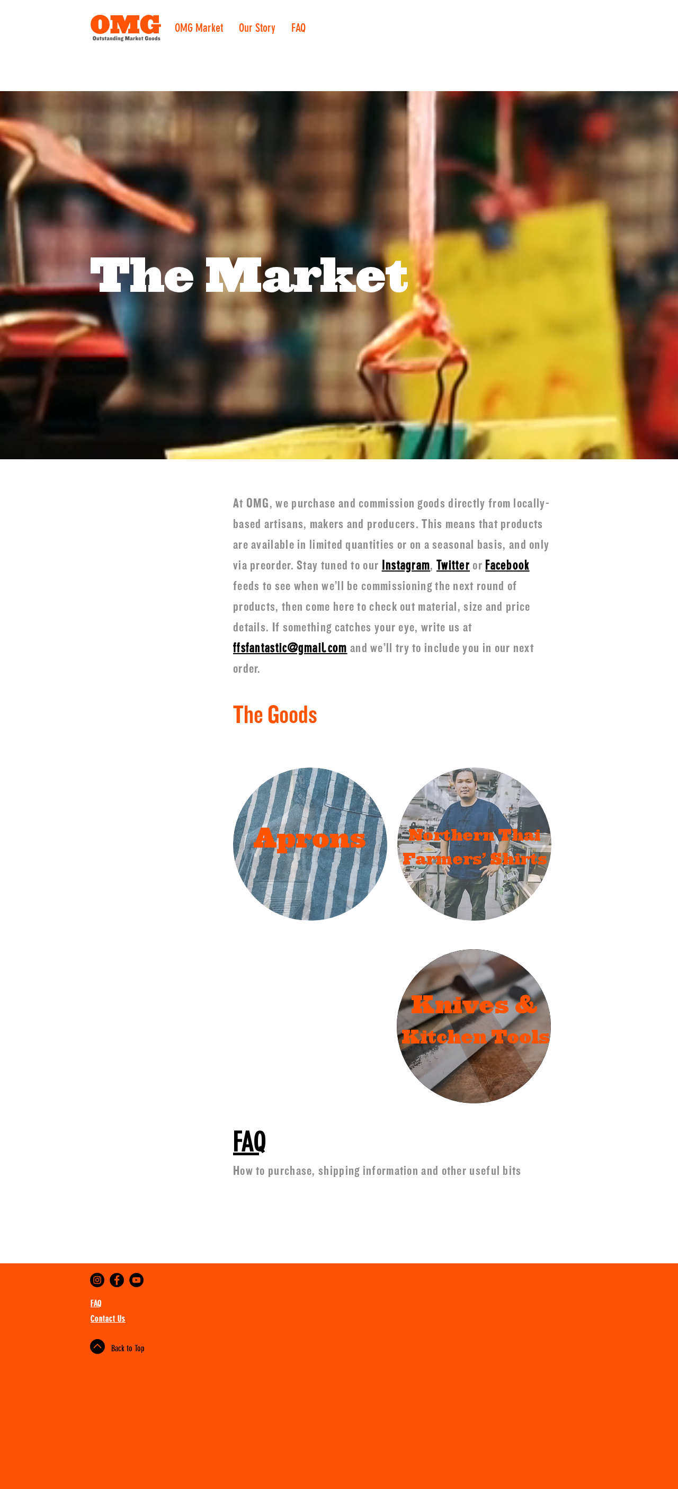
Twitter (453, 565)
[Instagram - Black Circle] (97, 1280)
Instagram (406, 565)
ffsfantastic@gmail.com (290, 647)
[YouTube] (136, 1280)
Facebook (507, 565)
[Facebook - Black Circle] (117, 1280)
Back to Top (128, 1348)
